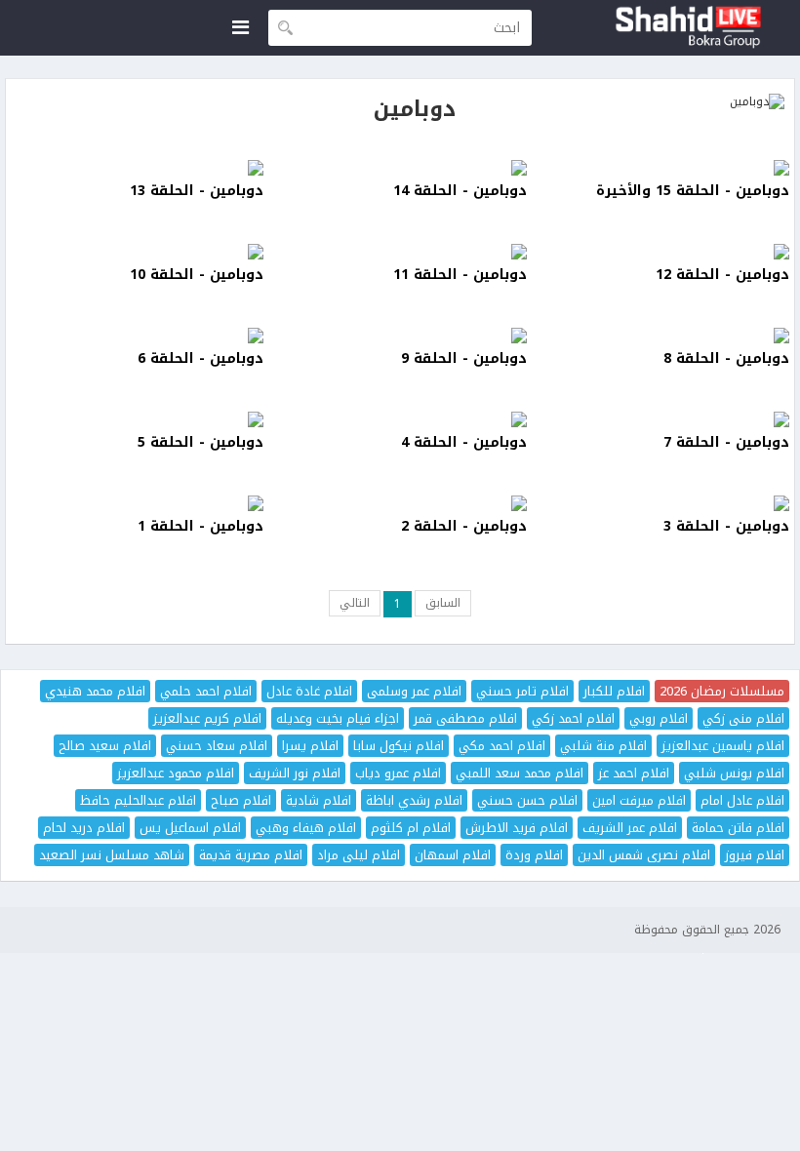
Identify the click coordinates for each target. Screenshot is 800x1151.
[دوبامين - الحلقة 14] (399, 168)
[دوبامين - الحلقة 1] (137, 503)
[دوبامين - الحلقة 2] (399, 503)
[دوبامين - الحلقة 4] (399, 419)
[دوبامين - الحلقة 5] (137, 419)
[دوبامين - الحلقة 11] (399, 251)
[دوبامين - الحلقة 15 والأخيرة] (663, 168)
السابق (442, 603)
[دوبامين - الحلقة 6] (137, 335)
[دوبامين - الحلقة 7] (663, 419)
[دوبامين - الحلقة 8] (663, 335)
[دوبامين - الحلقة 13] (137, 168)
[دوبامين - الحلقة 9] (399, 335)
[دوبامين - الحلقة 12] (663, 251)
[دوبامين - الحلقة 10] (137, 251)
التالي (355, 603)
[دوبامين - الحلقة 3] (663, 503)
